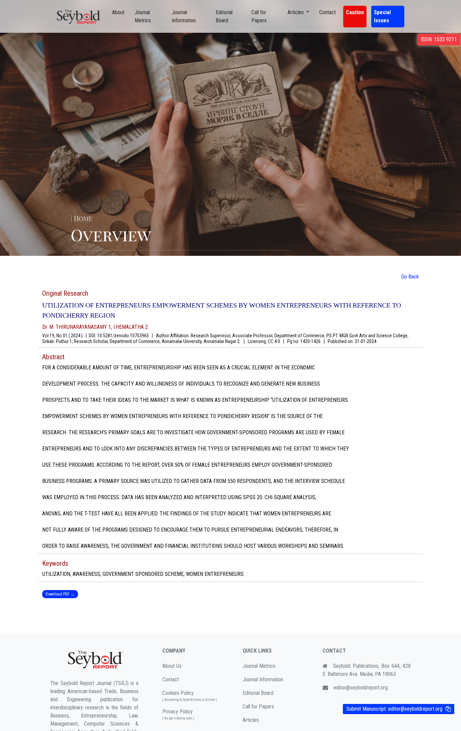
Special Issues (382, 16)
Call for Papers (259, 16)
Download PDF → (60, 594)
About (118, 12)
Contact (327, 12)
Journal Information (184, 16)
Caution (355, 12)
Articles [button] (296, 12)
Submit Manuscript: (394, 709)
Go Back (410, 276)
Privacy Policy (178, 714)
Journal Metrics (143, 16)
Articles (251, 720)
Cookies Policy (189, 696)
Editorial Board (224, 16)
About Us (172, 666)
